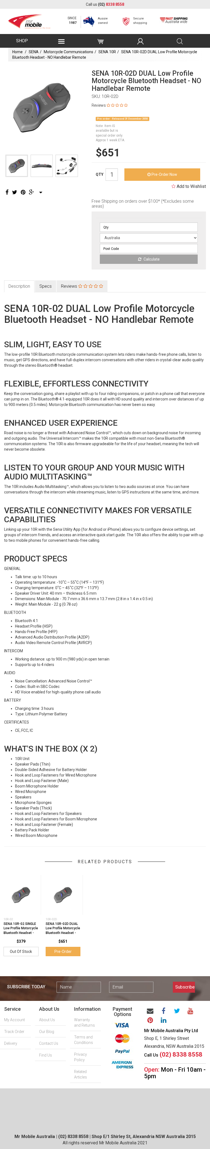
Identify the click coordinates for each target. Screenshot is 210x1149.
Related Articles (80, 1074)
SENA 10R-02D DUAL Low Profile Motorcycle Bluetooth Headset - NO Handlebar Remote (63, 930)
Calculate (151, 259)
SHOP (22, 40)
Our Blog (46, 1031)
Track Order (14, 1031)
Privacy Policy (80, 1057)
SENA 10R (107, 52)
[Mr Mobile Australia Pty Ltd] (29, 20)
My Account (14, 1020)
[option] (41, 107)
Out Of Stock (21, 951)
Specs (45, 286)
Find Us (45, 1055)
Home (17, 52)
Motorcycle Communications (68, 52)
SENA (34, 52)
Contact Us (48, 1043)
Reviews (69, 286)
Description (19, 286)
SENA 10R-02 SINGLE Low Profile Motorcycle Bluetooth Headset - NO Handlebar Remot (21, 930)
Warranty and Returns (84, 1022)
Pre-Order (63, 951)
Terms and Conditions (83, 1040)
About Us (47, 1020)
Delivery (10, 1043)
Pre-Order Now (164, 174)
